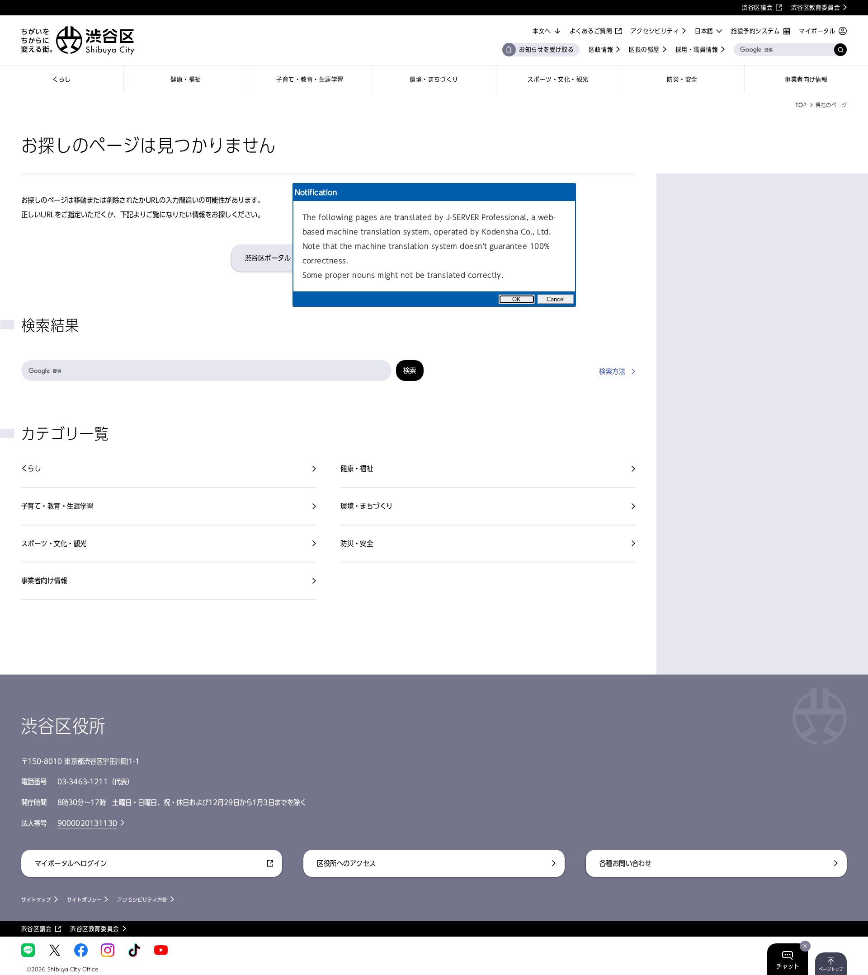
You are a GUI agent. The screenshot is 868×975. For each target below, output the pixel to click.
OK (516, 299)
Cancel (556, 299)
